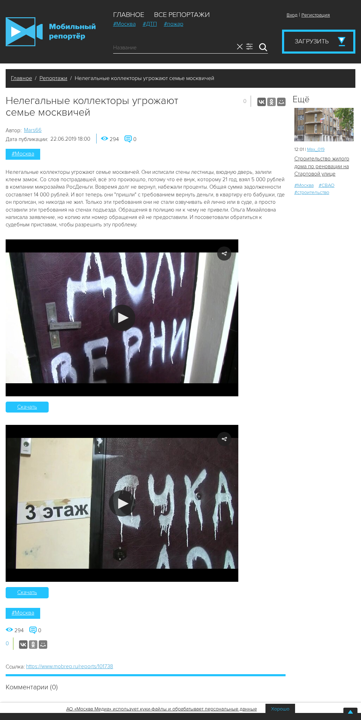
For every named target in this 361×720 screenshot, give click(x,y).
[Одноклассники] (271, 102)
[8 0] (324, 124)
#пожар (173, 24)
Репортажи (53, 78)
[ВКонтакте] (261, 102)
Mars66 (33, 130)
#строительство (311, 192)
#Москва (124, 24)
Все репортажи (182, 15)
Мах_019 (316, 149)
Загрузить (312, 41)
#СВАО (327, 185)
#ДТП (150, 24)
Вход (292, 15)
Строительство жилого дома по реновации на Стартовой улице (321, 166)
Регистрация (315, 15)
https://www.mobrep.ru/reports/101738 (69, 666)
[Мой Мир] (281, 102)
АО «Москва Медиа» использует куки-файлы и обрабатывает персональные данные (161, 709)
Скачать (27, 407)
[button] (122, 318)
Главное (128, 15)
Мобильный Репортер (51, 31)
